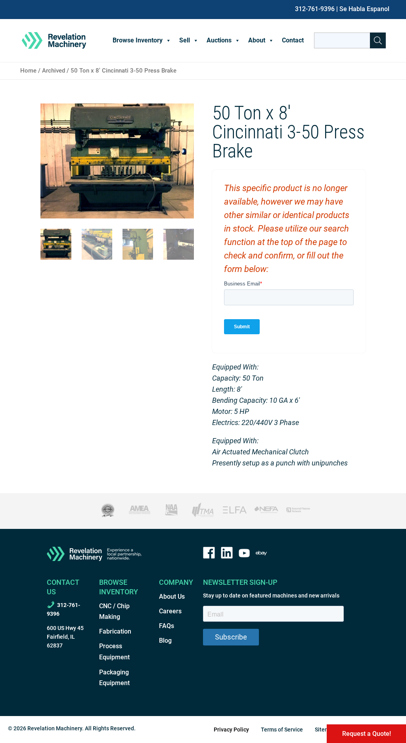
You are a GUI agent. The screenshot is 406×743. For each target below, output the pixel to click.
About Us (172, 596)
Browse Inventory (138, 40)
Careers (170, 611)
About (256, 40)
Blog (165, 640)
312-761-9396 (315, 9)
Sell (184, 40)
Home (28, 70)
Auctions (219, 40)
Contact (293, 40)
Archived (53, 70)
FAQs (166, 626)
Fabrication (115, 631)
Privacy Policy (231, 729)
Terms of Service (282, 729)
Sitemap (325, 729)
